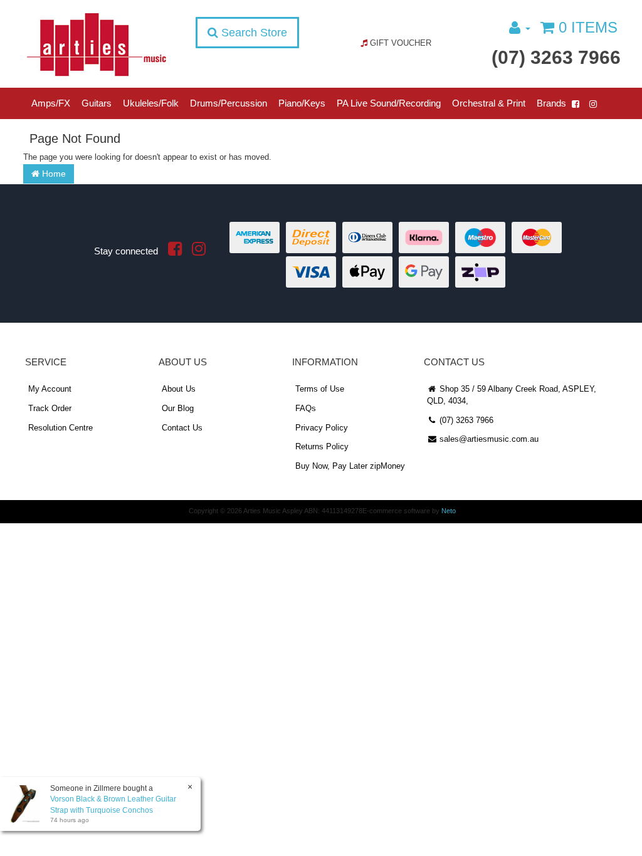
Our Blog (178, 408)
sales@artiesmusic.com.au (488, 439)
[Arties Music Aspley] (96, 44)
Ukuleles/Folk (151, 103)
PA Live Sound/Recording (389, 103)
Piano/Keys (301, 103)
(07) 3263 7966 (556, 57)
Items (588, 27)
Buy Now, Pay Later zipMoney (350, 466)
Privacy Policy (321, 427)
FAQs (305, 408)
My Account (49, 389)
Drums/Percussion (228, 103)
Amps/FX (50, 103)
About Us (179, 389)
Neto (448, 510)
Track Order (49, 408)
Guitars (97, 103)
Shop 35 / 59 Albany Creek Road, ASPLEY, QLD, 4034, (512, 394)
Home (52, 174)
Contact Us (182, 427)
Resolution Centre (60, 427)
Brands (551, 103)
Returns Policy (322, 446)
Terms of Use (319, 389)
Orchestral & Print (488, 103)
